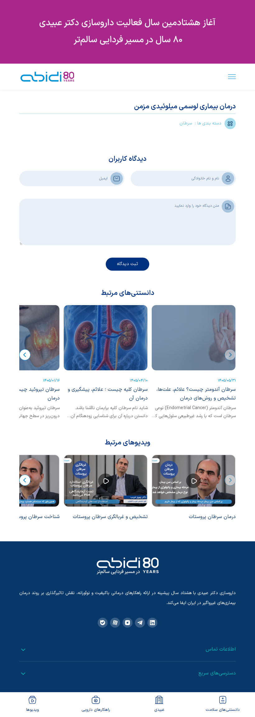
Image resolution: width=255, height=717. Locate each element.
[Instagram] (127, 623)
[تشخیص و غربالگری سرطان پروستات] (105, 480)
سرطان (185, 123)
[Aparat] (115, 623)
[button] (230, 354)
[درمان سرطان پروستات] (193, 480)
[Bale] (103, 623)
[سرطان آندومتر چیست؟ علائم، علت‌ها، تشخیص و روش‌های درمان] (193, 338)
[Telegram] (140, 623)
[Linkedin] (152, 623)
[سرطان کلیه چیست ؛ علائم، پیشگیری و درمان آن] (105, 338)
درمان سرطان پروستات (212, 517)
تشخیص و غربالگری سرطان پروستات (110, 517)
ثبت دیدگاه (127, 264)
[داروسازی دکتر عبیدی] (47, 76)
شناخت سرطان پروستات (34, 517)
